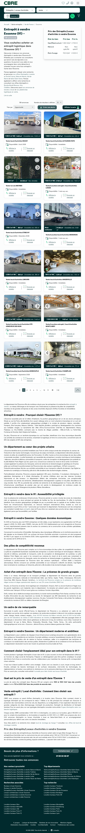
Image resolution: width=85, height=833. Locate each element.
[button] (19, 10)
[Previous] (7, 122)
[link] (13, 149)
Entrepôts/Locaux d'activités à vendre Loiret (19, 776)
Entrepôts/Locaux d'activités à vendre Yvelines (20, 772)
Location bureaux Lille (11, 809)
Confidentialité (43, 825)
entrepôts (27, 509)
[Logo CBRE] (32, 3)
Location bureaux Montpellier (54, 804)
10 (44, 390)
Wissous (16, 85)
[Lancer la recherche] (72, 16)
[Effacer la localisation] (17, 16)
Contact (53, 825)
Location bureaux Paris (52, 809)
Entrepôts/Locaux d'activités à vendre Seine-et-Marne (22, 769)
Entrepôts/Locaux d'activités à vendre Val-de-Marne (21, 774)
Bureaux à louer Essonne (12, 786)
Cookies (33, 825)
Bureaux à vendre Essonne (13, 788)
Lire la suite (8, 95)
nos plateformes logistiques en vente (16, 90)
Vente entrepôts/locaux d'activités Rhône (58, 774)
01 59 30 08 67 (62, 756)
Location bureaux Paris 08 (53, 795)
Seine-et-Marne (21, 76)
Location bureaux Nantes (52, 788)
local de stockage (42, 723)
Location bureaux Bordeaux (53, 792)
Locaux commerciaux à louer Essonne (17, 792)
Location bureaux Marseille (13, 806)
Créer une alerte (49, 107)
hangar (54, 723)
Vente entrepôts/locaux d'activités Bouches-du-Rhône (62, 776)
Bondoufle (7, 85)
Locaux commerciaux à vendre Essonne (17, 795)
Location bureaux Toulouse (53, 786)
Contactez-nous (64, 751)
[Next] (37, 122)
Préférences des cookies (66, 825)
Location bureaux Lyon (52, 813)
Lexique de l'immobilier (29, 822)
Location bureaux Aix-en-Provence (56, 790)
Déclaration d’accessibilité (19, 825)
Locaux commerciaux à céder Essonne (17, 797)
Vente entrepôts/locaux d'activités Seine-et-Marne (61, 772)
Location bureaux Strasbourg (54, 806)
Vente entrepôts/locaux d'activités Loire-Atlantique (61, 778)
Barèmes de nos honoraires (48, 822)
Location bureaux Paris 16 (53, 811)
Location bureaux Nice (11, 804)
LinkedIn (56, 830)
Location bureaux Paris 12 (13, 813)
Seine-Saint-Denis (17, 78)
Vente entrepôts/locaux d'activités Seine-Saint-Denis (61, 769)
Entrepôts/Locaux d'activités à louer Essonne (19, 790)
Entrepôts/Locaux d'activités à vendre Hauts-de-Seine (22, 778)
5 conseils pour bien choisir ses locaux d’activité (50, 671)
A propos (16, 822)
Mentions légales (66, 822)
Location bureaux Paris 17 (13, 811)
